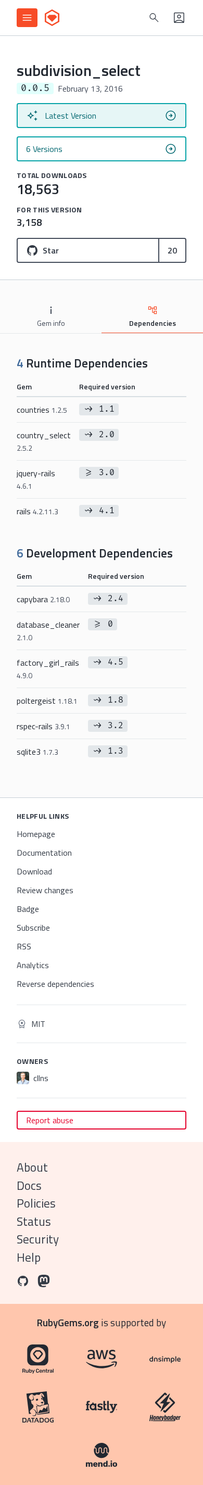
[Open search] (154, 17)
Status (34, 1221)
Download (34, 871)
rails (37, 511)
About (32, 1167)
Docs (29, 1185)
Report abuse (49, 1120)
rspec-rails (43, 726)
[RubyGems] (52, 17)
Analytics (33, 965)
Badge (28, 909)
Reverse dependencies (55, 984)
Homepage (36, 834)
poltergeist (47, 700)
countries (42, 409)
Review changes (45, 890)
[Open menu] (27, 17)
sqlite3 (37, 751)
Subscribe (33, 927)
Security (38, 1239)
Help (29, 1257)
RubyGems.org (68, 1322)
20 (172, 250)
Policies (36, 1203)
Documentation (44, 852)
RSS (24, 946)
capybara (43, 599)
